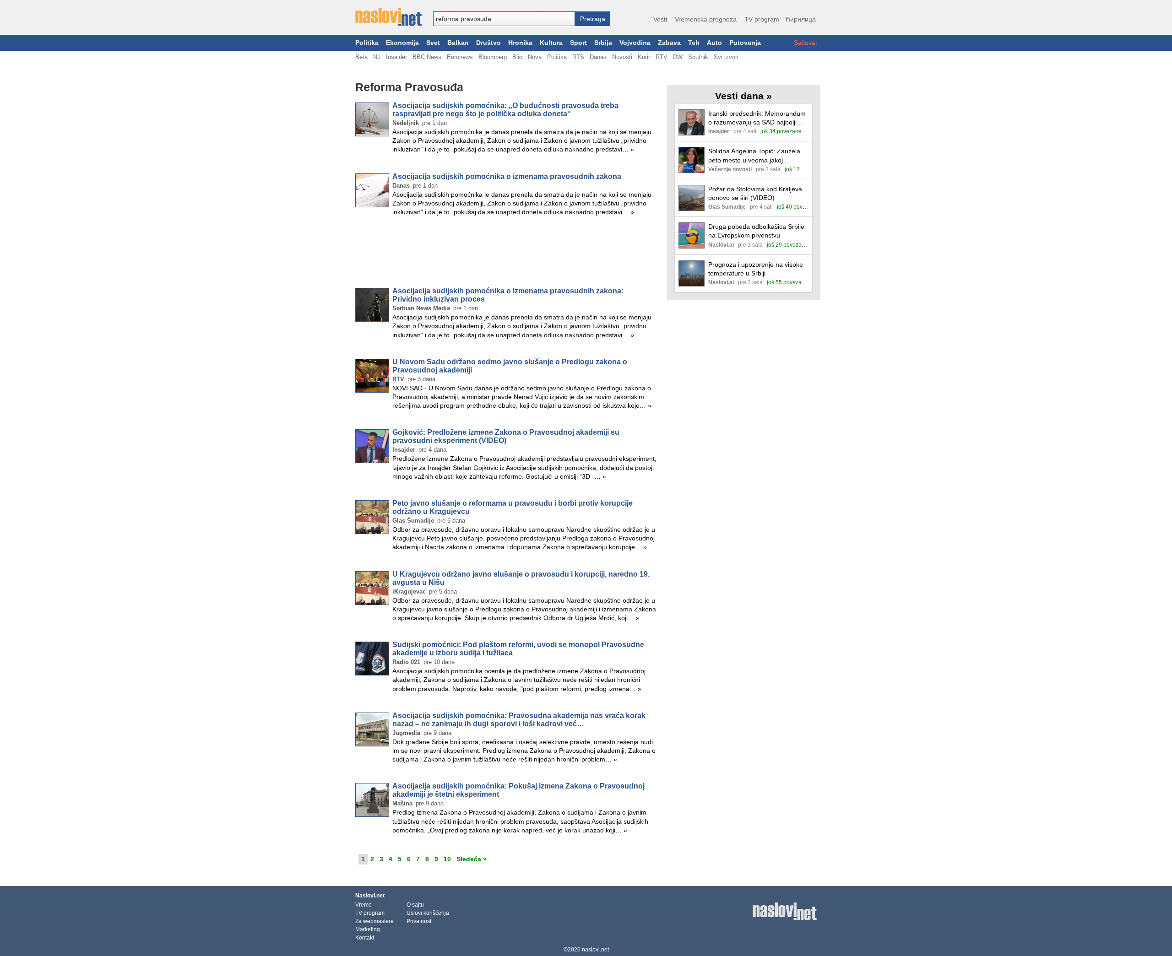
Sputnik (698, 57)
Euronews (460, 57)
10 (447, 859)
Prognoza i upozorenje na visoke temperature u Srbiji (755, 269)
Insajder (396, 57)
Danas (598, 57)
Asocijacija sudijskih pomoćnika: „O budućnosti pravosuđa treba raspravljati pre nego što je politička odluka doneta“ (505, 110)
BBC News (426, 57)
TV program (761, 19)
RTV (661, 57)
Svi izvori (726, 57)
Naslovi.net (370, 895)
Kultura (551, 42)
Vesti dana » (743, 96)
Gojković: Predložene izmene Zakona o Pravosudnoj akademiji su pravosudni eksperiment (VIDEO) (505, 436)
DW (678, 57)
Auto (714, 42)
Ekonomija (402, 42)
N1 (376, 57)
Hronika (520, 42)
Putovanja (745, 42)
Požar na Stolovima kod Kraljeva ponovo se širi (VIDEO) (755, 193)
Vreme (363, 905)
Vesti (660, 19)
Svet (433, 42)
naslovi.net (595, 949)
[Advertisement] (506, 253)
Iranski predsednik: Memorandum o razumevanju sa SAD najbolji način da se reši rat (757, 118)
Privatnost (419, 921)
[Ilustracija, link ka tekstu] (691, 123)
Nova (535, 57)
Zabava (669, 42)
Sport (578, 42)
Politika (367, 42)
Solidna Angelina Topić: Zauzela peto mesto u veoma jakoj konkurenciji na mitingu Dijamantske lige (754, 155)
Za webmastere (374, 921)
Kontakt (364, 937)
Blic (517, 57)
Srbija (603, 42)
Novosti (622, 57)
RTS (578, 57)
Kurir (644, 57)
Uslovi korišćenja (428, 913)
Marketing (367, 929)
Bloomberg (492, 57)
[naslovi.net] (388, 17)
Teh (694, 42)
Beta (361, 57)
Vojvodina (635, 42)
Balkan (458, 42)
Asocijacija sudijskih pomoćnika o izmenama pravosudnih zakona (506, 176)
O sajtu (415, 905)
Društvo (488, 42)
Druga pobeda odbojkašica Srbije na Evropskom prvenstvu (756, 231)
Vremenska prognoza (706, 19)
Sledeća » (471, 859)
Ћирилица (800, 19)
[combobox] (504, 18)
